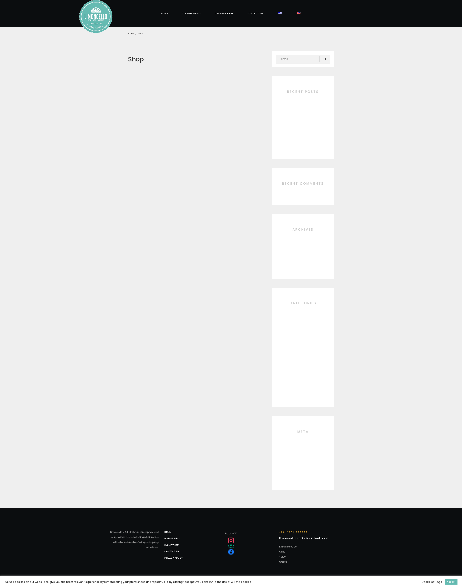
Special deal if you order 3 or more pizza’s (303, 123)
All (303, 316)
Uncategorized (303, 390)
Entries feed (303, 454)
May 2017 (303, 261)
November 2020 (303, 243)
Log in (303, 445)
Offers (303, 371)
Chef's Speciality (303, 325)
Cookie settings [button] (432, 581)
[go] (324, 59)
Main (303, 362)
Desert (303, 344)
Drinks (303, 353)
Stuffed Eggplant (303, 132)
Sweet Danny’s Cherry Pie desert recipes (303, 141)
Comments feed (303, 463)
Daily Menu (303, 334)
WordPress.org (303, 472)
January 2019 (303, 252)
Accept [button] (451, 581)
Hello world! (303, 105)
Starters (303, 380)
